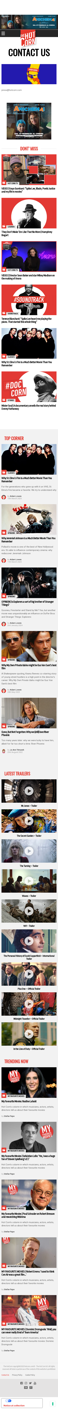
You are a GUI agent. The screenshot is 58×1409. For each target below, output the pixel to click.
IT (31, 1388)
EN (26, 1388)
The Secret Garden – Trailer (29, 836)
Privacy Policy (17, 1375)
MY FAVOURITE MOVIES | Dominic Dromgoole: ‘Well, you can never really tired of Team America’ (28, 1331)
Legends (11, 227)
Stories (11, 400)
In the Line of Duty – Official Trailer (29, 1049)
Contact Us (5, 1375)
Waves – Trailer (29, 896)
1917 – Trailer (29, 926)
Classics (11, 357)
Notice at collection (14, 1405)
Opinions (11, 533)
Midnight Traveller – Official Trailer (29, 1019)
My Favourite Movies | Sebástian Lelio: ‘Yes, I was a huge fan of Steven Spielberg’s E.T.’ (28, 1158)
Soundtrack (13, 314)
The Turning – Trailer (29, 866)
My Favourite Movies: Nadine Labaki (18, 1101)
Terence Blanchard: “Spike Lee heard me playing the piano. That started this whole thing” (26, 320)
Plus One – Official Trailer (29, 989)
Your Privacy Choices (25, 1400)
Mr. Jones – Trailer (29, 806)
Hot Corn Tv (13, 183)
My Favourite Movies (16, 1096)
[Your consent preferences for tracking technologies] (53, 1404)
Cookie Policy (30, 1375)
